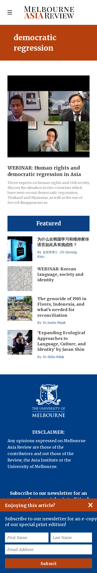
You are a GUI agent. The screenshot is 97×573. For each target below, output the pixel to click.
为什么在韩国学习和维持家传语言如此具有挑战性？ (63, 242)
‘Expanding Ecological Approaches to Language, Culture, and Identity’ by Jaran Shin (61, 341)
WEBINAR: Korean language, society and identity (60, 274)
